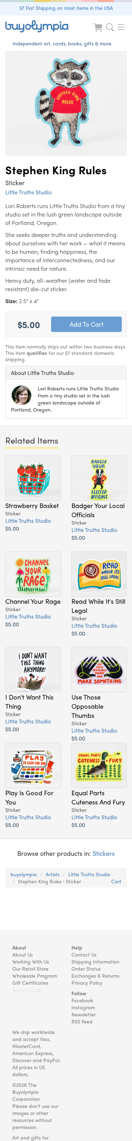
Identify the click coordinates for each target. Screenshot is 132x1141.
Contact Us (83, 954)
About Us (22, 954)
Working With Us (30, 961)
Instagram (83, 1007)
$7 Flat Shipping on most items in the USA (66, 7)
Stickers (104, 853)
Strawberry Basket (32, 505)
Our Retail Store (30, 968)
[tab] (66, 373)
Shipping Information (95, 961)
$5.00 (12, 528)
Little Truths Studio (28, 192)
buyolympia (24, 874)
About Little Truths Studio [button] (42, 373)
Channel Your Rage (33, 601)
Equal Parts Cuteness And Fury (98, 797)
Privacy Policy (86, 982)
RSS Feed (82, 1021)
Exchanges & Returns (95, 975)
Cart (116, 881)
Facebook (82, 1000)
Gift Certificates (30, 982)
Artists (52, 874)
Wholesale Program (34, 975)
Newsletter (83, 1014)
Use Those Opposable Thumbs (87, 706)
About (19, 947)
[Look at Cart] (98, 31)
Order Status (86, 968)
